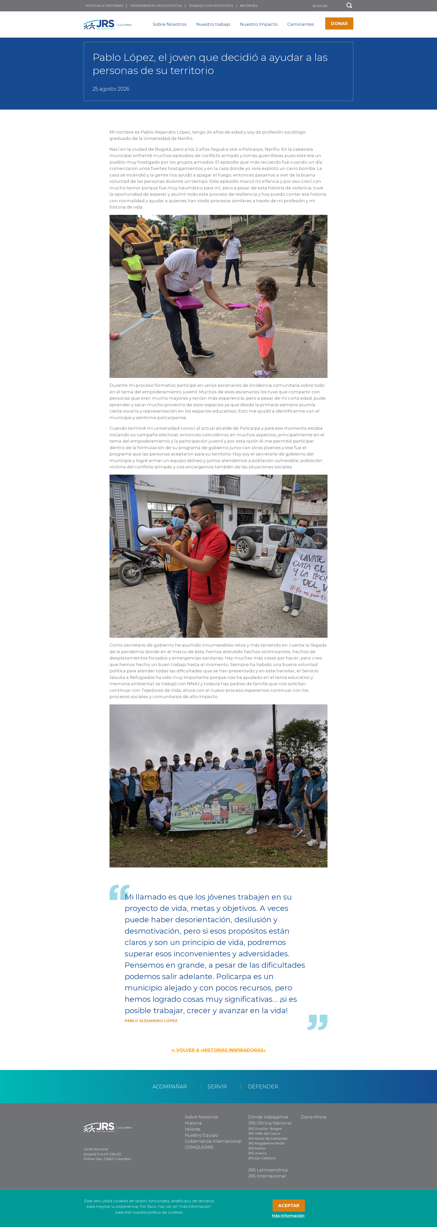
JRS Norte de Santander (268, 1138)
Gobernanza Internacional (213, 1141)
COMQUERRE (199, 1147)
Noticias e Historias (104, 6)
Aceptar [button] (288, 1205)
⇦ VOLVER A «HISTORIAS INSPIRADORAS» (218, 1050)
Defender (263, 1087)
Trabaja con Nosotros (211, 6)
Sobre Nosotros (170, 24)
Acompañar (169, 1087)
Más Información (288, 1215)
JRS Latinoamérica (268, 1170)
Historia (193, 1123)
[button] (349, 6)
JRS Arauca (257, 1153)
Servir (217, 1087)
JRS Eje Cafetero (262, 1158)
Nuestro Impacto (259, 24)
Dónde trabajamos (268, 1117)
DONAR (339, 23)
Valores (192, 1129)
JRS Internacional (267, 1176)
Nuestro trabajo (213, 24)
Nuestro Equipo (201, 1135)
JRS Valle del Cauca (264, 1133)
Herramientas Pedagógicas (156, 6)
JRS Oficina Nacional (270, 1123)
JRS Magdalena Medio (266, 1143)
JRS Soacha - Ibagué (265, 1129)
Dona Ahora (313, 1117)
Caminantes (300, 24)
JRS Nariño (257, 1148)
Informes (249, 6)
